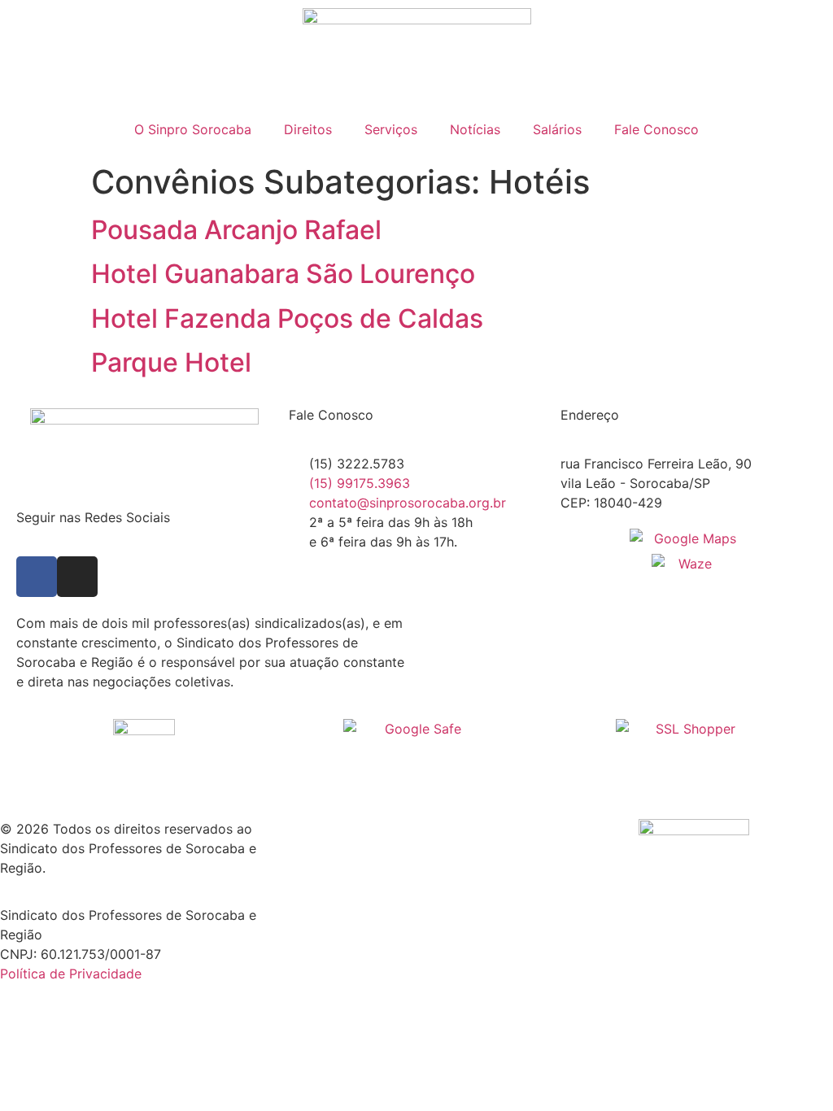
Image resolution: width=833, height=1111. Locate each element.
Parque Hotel (171, 362)
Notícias (475, 129)
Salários (557, 129)
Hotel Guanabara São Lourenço (283, 274)
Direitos (308, 129)
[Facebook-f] (36, 576)
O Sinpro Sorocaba (192, 129)
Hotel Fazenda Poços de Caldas (287, 318)
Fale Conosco (656, 129)
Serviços (390, 129)
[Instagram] (77, 576)
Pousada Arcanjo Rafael (236, 230)
